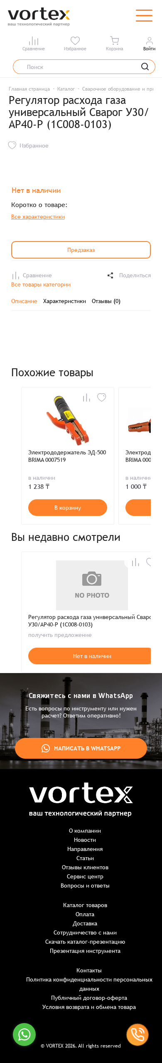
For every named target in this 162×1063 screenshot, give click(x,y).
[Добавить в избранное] (102, 397)
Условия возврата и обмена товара (89, 1007)
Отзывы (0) (106, 301)
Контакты (89, 970)
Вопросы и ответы (85, 885)
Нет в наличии (92, 656)
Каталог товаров (85, 905)
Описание (24, 301)
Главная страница (29, 89)
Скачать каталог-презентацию (85, 941)
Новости (85, 839)
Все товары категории (41, 284)
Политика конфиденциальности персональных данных (89, 984)
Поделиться (135, 275)
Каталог (66, 89)
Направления (85, 849)
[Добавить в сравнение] (86, 397)
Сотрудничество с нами (85, 932)
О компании (85, 830)
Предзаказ (81, 250)
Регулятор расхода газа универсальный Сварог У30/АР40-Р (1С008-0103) (91, 621)
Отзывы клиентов (85, 867)
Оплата (85, 914)
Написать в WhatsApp (87, 748)
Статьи (85, 858)
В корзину (67, 507)
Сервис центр (85, 876)
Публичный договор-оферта (89, 997)
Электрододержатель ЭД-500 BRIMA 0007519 (67, 456)
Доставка (85, 923)
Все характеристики (38, 216)
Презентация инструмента (85, 950)
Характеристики (64, 301)
